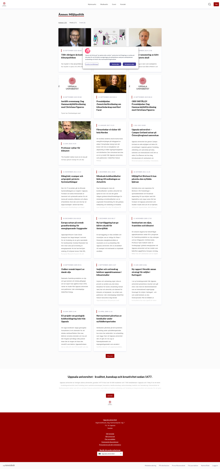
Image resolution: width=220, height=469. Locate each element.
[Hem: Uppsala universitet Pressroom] (4, 4)
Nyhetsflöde (205, 465)
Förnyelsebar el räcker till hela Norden (109, 131)
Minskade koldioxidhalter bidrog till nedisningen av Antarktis (109, 179)
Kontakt (123, 4)
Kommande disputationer (110, 442)
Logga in (215, 465)
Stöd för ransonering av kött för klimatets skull (145, 56)
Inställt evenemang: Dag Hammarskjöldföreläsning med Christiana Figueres (73, 104)
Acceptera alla (129, 64)
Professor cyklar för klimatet (70, 149)
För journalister (193, 465)
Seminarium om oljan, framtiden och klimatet (143, 224)
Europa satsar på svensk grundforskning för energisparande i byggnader (74, 225)
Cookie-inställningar (91, 64)
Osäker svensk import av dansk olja (72, 270)
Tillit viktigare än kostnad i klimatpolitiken (74, 56)
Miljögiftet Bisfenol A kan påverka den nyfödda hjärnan (144, 179)
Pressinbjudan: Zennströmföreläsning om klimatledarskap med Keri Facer (109, 105)
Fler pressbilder (110, 439)
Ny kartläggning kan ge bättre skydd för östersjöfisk (107, 225)
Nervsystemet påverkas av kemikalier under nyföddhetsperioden (109, 318)
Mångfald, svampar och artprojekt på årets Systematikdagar (72, 179)
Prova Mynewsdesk (178, 465)
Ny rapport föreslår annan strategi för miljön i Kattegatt (144, 272)
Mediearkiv (104, 4)
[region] (111, 58)
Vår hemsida (110, 434)
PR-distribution (164, 465)
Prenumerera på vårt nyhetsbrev (110, 445)
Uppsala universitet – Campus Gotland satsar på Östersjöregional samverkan (145, 132)
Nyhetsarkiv (92, 4)
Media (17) (73, 23)
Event (114, 4)
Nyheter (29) (62, 23)
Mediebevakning (150, 465)
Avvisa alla (115, 64)
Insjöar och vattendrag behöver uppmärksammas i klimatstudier (109, 272)
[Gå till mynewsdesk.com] (9, 465)
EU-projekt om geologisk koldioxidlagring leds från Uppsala (73, 318)
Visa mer (110, 356)
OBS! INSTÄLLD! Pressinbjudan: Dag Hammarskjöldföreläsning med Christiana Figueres (144, 105)
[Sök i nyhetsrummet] (209, 4)
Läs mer (110, 396)
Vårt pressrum (110, 436)
